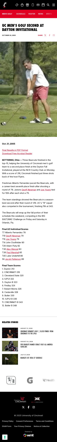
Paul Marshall (13, 252)
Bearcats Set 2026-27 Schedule (31, 358)
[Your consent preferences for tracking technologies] (4, 437)
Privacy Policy (7, 421)
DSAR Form (6, 426)
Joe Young (46, 189)
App (33, 5)
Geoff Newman (29, 189)
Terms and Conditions (45, 421)
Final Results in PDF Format (15, 150)
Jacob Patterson (13, 259)
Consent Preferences (24, 421)
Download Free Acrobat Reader (17, 153)
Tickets (17, 5)
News (40, 14)
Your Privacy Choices (22, 426)
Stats (49, 14)
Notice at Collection (42, 426)
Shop (22, 5)
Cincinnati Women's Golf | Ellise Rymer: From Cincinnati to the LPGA (36, 332)
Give (27, 5)
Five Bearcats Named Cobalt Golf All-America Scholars (36, 345)
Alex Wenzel (12, 249)
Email (38, 5)
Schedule (20, 14)
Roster (31, 14)
